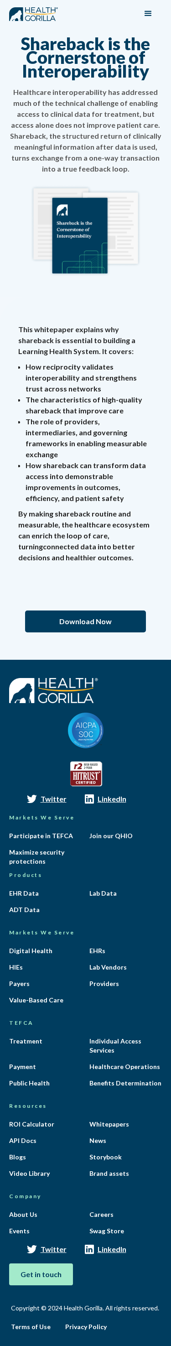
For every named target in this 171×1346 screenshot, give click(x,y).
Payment (22, 1066)
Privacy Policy (86, 1326)
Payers (19, 983)
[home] (33, 10)
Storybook (105, 1157)
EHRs (97, 951)
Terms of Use (31, 1326)
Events (19, 1231)
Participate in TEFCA (41, 836)
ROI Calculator (31, 1124)
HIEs (16, 967)
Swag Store (106, 1231)
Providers (104, 983)
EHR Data (24, 893)
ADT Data (24, 909)
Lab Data (103, 893)
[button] (148, 13)
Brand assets (109, 1173)
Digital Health (30, 951)
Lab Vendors (108, 967)
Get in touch (41, 1274)
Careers (101, 1214)
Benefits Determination (125, 1083)
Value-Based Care (36, 1000)
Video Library (29, 1173)
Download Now (85, 621)
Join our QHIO (111, 836)
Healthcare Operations (124, 1066)
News (97, 1140)
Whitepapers (109, 1124)
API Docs (22, 1140)
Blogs (17, 1157)
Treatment (25, 1041)
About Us (23, 1214)
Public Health (29, 1083)
